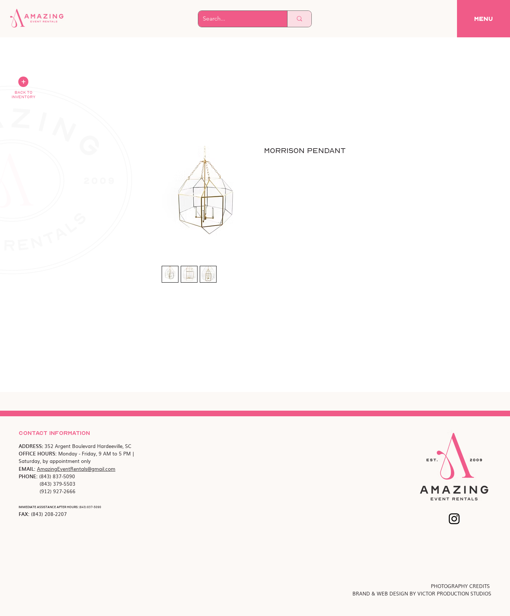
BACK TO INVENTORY (23, 94)
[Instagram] (454, 518)
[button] (483, 18)
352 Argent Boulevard (70, 445)
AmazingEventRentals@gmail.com (76, 468)
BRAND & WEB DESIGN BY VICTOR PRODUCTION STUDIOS (421, 593)
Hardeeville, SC (114, 445)
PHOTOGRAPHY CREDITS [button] (461, 585)
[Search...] (299, 19)
